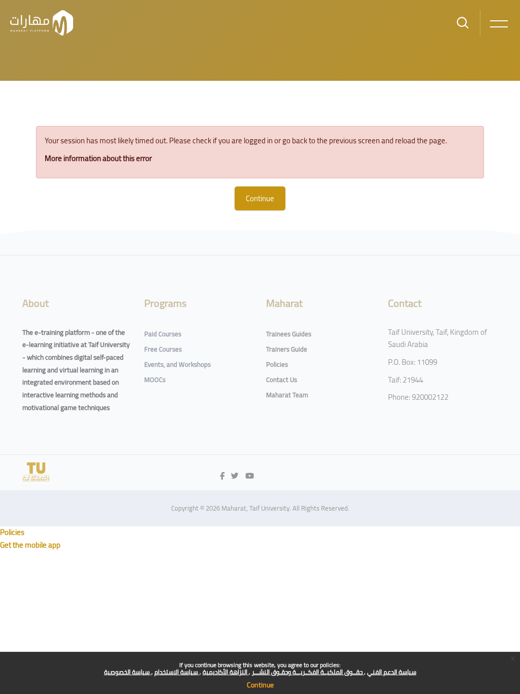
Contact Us (281, 379)
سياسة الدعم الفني (391, 672)
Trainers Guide (286, 349)
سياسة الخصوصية (127, 672)
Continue (260, 684)
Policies (277, 364)
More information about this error (98, 158)
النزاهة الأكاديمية (226, 672)
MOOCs (155, 379)
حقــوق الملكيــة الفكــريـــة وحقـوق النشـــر (308, 672)
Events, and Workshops (177, 364)
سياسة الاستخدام (177, 672)
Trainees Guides (288, 334)
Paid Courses (162, 334)
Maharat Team (287, 395)
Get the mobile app (30, 545)
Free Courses (163, 349)
